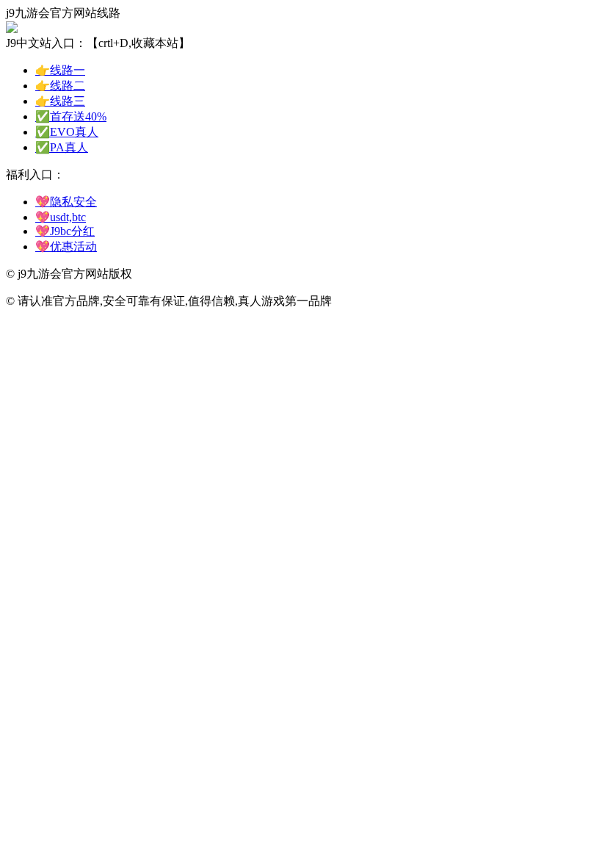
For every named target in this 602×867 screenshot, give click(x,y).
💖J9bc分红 (65, 231)
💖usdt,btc (60, 217)
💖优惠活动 (66, 246)
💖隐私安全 (66, 201)
